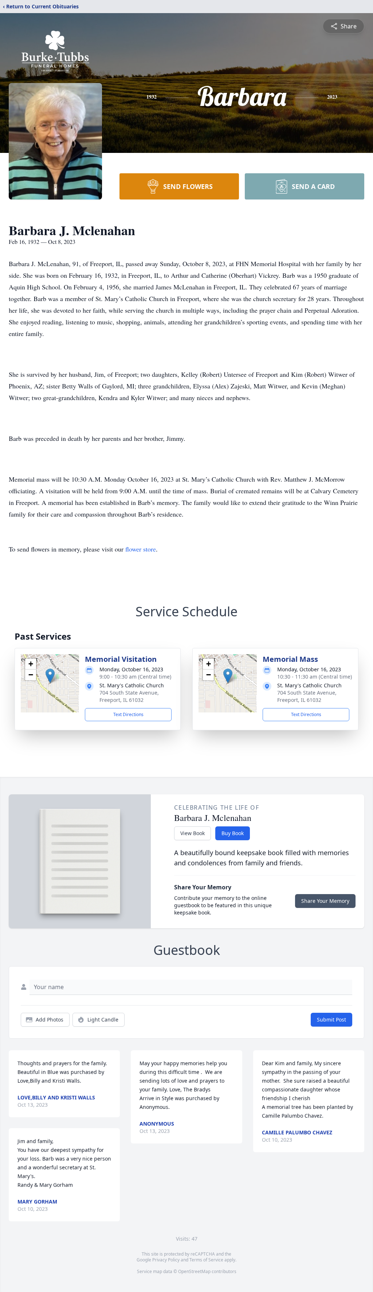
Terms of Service (206, 1260)
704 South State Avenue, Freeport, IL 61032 (129, 696)
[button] (50, 675)
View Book (192, 833)
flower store (140, 549)
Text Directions (128, 714)
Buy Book (232, 833)
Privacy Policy (166, 1260)
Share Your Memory (325, 900)
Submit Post (331, 1019)
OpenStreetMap (194, 1271)
